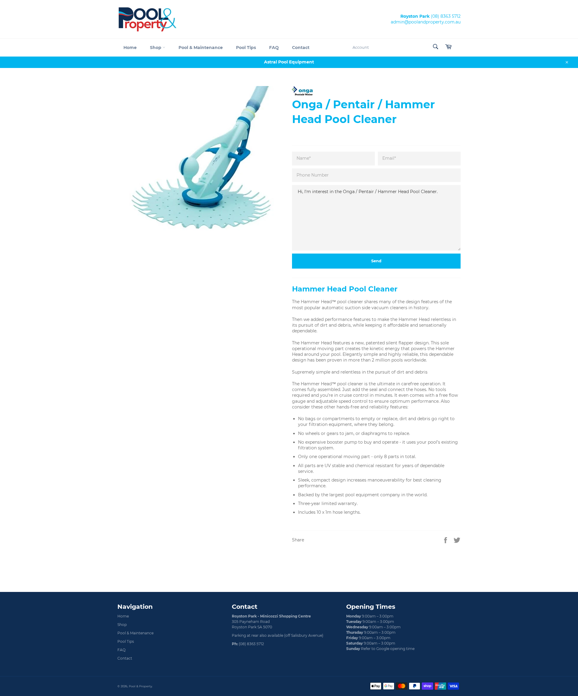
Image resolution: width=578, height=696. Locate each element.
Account (361, 47)
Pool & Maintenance (201, 47)
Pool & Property (140, 686)
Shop (156, 47)
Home (130, 47)
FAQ (274, 47)
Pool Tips (246, 47)
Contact (300, 47)
